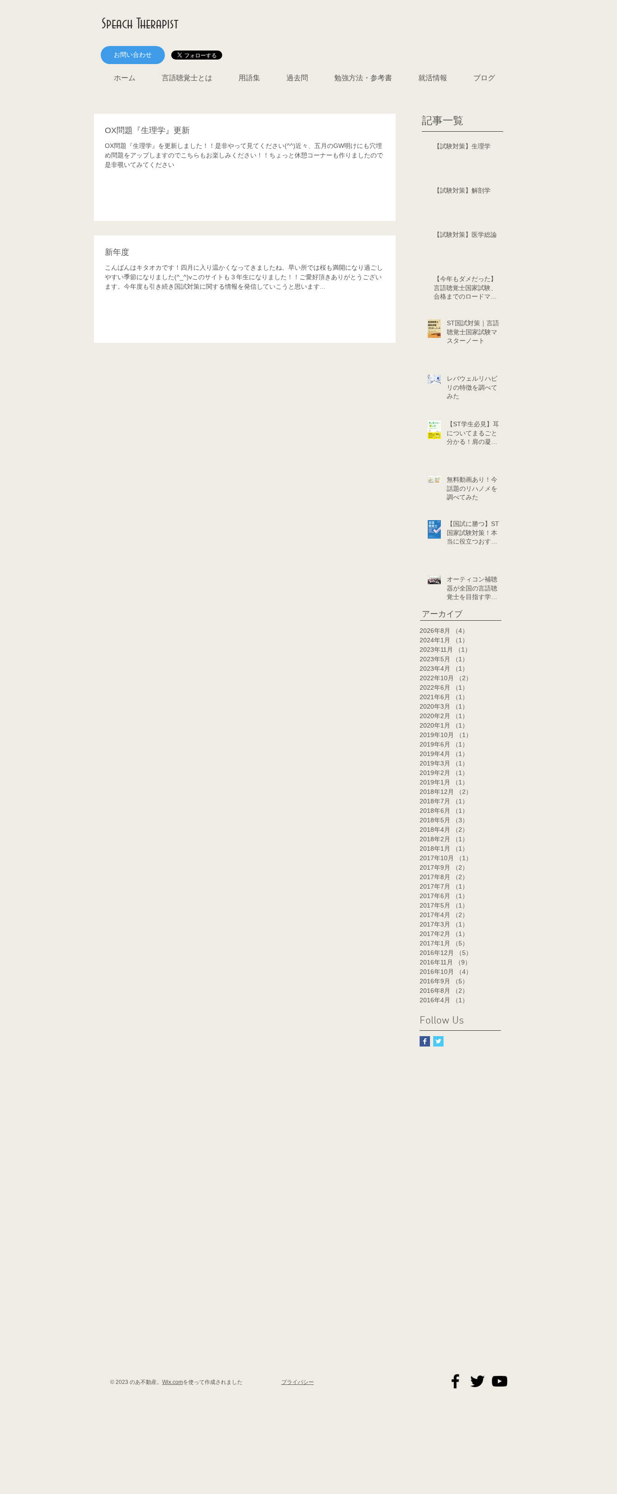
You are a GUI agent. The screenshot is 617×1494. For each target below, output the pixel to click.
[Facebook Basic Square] (425, 1041)
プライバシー (297, 1382)
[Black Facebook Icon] (455, 1381)
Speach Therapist (140, 24)
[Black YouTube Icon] (499, 1381)
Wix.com (172, 1382)
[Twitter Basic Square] (438, 1041)
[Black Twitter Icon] (477, 1381)
